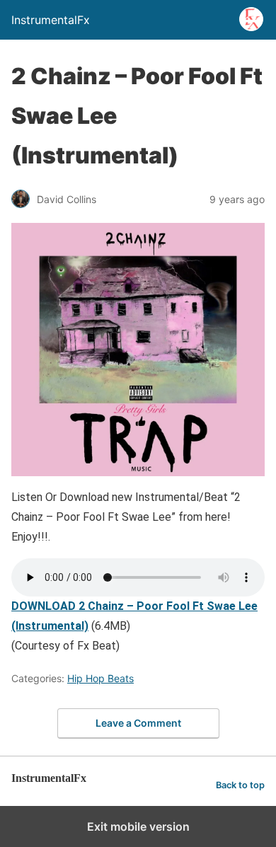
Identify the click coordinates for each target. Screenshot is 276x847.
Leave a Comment (138, 723)
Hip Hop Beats (100, 678)
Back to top (240, 785)
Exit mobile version (138, 826)
